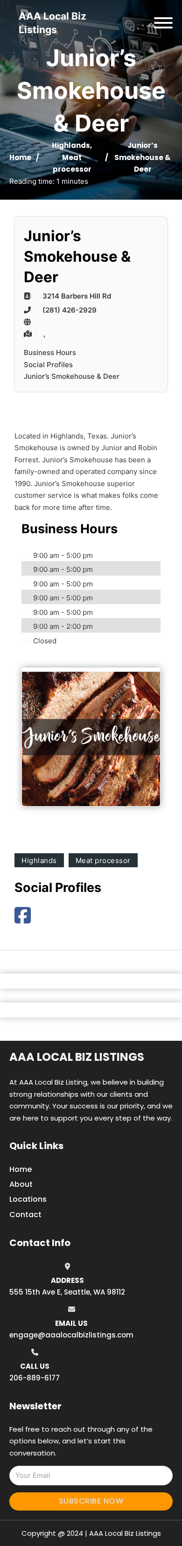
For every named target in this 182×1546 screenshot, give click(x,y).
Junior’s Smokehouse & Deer (71, 376)
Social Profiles (48, 364)
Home (20, 157)
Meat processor (103, 860)
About (21, 1184)
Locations (28, 1199)
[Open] (163, 22)
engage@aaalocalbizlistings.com (71, 1335)
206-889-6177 (34, 1378)
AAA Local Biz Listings (76, 1057)
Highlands (71, 145)
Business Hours (50, 352)
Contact (25, 1214)
